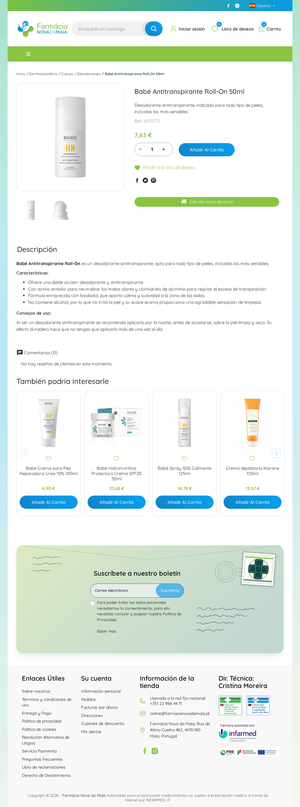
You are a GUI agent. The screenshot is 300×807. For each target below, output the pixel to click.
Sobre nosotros (36, 691)
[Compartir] (137, 180)
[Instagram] (237, 5)
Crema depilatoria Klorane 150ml (252, 471)
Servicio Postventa (39, 751)
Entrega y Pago (36, 713)
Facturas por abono (99, 707)
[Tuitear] (145, 180)
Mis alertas (91, 731)
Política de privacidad (41, 721)
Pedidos (88, 699)
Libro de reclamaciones (43, 767)
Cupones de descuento (102, 723)
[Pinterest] (153, 180)
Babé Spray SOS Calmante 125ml (184, 471)
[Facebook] (228, 5)
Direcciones (92, 715)
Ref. (138, 121)
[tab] (37, 249)
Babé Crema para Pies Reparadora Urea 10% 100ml (49, 471)
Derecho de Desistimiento (46, 775)
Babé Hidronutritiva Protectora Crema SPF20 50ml (116, 474)
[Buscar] (154, 28)
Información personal (101, 691)
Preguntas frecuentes (42, 759)
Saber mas (106, 631)
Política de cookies (39, 729)
